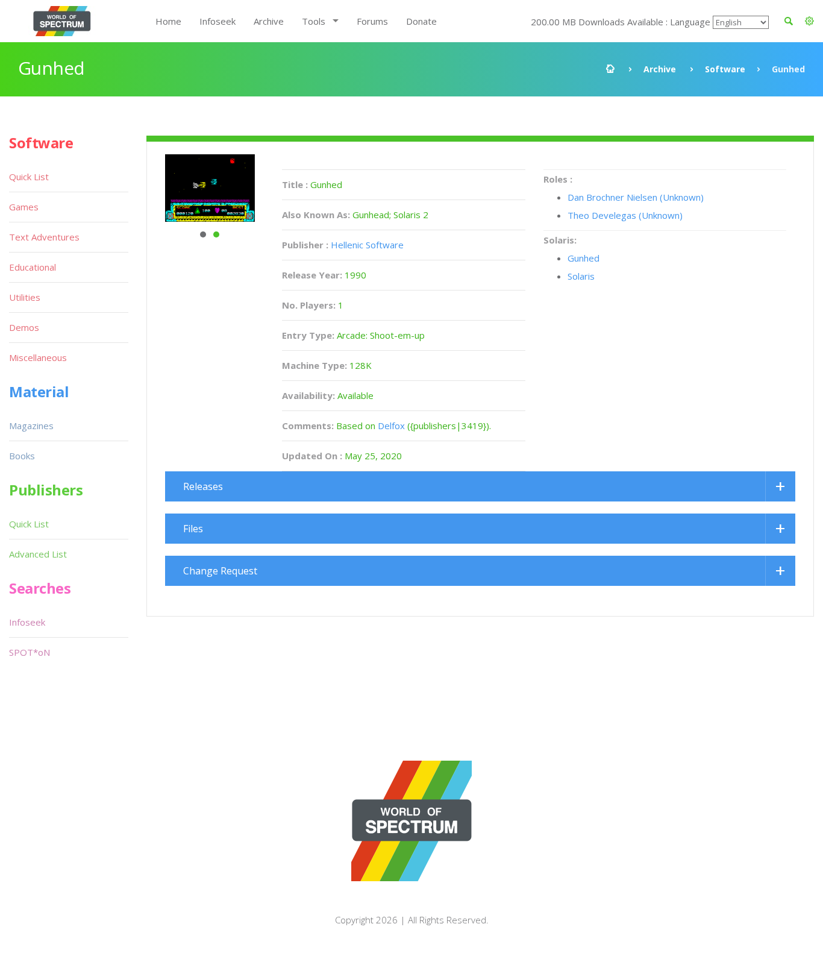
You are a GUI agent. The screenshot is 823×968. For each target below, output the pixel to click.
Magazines (31, 426)
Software (725, 69)
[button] (809, 21)
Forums (372, 21)
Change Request (220, 570)
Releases (203, 486)
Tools (313, 21)
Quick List (29, 177)
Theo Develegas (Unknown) (625, 215)
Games (24, 207)
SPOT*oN (29, 652)
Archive (269, 21)
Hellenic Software (367, 245)
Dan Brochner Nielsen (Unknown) (636, 197)
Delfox (391, 426)
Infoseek (217, 21)
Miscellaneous (38, 357)
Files (193, 528)
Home (168, 21)
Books (22, 456)
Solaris (581, 276)
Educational (32, 267)
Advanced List (38, 554)
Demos (24, 327)
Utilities (24, 297)
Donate (421, 21)
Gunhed (583, 258)
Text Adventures (44, 237)
